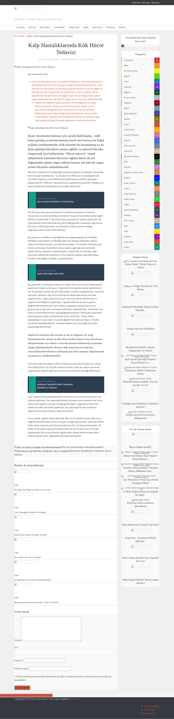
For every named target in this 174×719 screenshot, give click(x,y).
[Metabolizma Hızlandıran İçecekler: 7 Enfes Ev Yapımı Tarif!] (23, 589)
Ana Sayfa (20, 27)
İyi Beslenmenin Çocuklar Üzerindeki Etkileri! (32, 580)
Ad (16, 647)
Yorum (17, 640)
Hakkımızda (136, 2)
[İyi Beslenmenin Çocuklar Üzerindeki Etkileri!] (23, 566)
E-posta (18, 660)
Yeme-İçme (110, 27)
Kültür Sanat (74, 27)
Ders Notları (45, 27)
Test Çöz (32, 27)
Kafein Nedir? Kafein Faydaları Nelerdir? (30, 535)
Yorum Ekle (53, 59)
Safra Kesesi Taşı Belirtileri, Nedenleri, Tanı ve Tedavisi (26, 695)
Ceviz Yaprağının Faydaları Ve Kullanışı (30, 512)
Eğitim (85, 27)
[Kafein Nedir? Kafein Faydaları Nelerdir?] (23, 521)
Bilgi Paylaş (155, 2)
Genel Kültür (59, 27)
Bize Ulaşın (146, 2)
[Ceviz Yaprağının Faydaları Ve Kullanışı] (23, 499)
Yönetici (73, 59)
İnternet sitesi (21, 668)
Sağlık (29, 36)
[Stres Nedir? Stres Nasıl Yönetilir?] (23, 544)
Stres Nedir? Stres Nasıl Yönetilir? (27, 557)
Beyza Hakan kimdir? (140, 447)
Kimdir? (122, 27)
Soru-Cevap (97, 27)
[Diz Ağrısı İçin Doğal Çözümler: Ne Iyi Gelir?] (23, 476)
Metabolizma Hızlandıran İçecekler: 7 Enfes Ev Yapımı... (36, 602)
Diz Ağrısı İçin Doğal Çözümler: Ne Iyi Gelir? (32, 490)
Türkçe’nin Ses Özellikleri (140, 328)
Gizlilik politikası (152, 706)
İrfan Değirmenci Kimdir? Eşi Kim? (140, 524)
